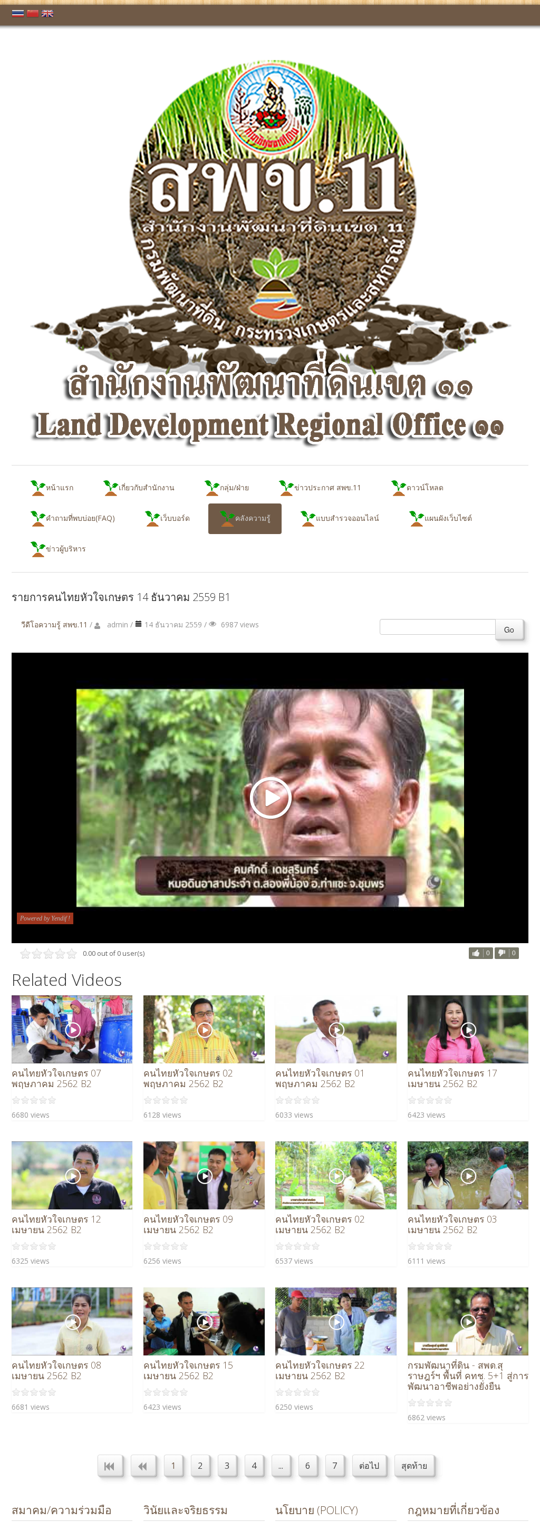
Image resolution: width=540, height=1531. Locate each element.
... (280, 1465)
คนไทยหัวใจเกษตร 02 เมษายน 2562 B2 (320, 1224)
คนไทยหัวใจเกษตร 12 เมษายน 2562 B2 (56, 1224)
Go (509, 629)
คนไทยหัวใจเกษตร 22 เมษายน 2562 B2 (320, 1370)
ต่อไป (369, 1465)
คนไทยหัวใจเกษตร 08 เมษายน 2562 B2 (56, 1370)
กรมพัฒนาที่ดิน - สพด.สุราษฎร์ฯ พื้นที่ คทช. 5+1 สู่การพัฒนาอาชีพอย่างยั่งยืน (468, 1375)
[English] (47, 15)
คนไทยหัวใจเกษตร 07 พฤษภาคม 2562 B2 (56, 1078)
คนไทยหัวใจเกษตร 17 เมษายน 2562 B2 (452, 1078)
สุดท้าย (414, 1465)
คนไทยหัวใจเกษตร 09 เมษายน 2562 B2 (188, 1224)
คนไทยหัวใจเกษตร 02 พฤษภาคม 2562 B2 (188, 1078)
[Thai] (18, 15)
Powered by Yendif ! (45, 918)
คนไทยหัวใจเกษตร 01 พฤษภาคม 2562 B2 (320, 1078)
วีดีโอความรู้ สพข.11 (54, 624)
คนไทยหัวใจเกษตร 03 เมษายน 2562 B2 (452, 1224)
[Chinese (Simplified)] (32, 15)
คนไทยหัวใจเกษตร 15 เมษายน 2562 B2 (188, 1370)
